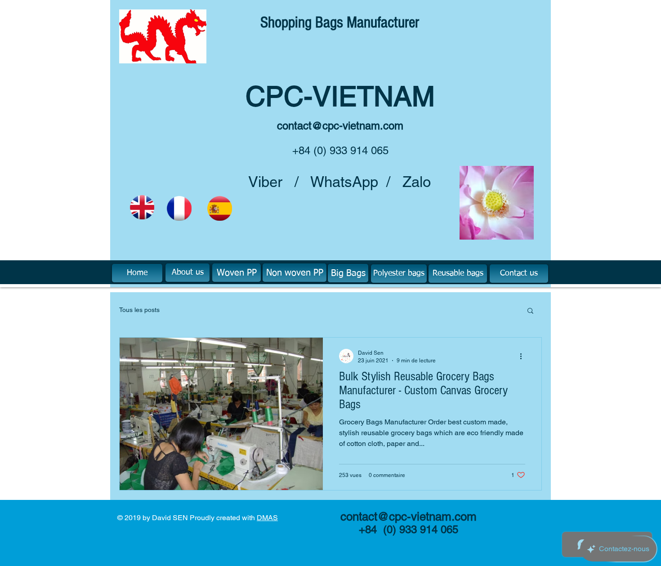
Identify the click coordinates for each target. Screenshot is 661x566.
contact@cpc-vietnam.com (340, 126)
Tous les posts (139, 309)
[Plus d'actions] (523, 356)
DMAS (267, 517)
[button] (530, 311)
